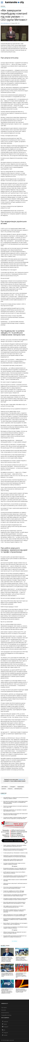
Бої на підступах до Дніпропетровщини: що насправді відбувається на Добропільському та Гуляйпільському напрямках (15, 919)
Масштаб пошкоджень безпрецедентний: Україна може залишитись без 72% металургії (15, 814)
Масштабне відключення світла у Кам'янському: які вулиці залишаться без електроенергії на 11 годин (14, 903)
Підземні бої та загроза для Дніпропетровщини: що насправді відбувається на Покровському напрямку (14, 856)
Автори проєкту (5, 1012)
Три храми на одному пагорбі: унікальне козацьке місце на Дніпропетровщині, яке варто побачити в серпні (15, 899)
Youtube (5, 1035)
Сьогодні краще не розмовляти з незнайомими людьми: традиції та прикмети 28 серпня (15, 928)
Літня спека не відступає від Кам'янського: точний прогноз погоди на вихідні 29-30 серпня (14, 888)
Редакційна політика (6, 1015)
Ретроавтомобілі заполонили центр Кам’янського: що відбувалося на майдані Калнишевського (14, 936)
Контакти (3, 1010)
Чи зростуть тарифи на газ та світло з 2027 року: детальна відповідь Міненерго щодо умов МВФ (13, 891)
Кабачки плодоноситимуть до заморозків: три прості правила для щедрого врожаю (14, 933)
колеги (4, 788)
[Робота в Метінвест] (14, 832)
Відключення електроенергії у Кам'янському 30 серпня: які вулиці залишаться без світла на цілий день (15, 850)
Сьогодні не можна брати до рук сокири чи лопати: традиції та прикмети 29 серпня (14, 864)
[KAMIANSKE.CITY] (14, 2)
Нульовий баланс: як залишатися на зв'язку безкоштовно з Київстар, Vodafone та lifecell (15, 798)
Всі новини (14, 941)
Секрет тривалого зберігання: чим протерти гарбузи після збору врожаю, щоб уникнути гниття (14, 846)
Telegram (20, 779)
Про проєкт (4, 1007)
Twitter (5, 1024)
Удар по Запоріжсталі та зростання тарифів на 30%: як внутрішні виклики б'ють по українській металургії (15, 915)
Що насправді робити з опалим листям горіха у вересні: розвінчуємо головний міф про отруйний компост (15, 876)
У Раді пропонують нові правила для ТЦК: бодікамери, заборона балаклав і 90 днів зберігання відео (15, 895)
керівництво (18, 788)
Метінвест (5, 786)
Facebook (5, 1021)
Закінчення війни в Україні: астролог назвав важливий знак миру (15, 880)
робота (10, 788)
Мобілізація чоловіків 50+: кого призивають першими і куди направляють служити (15, 810)
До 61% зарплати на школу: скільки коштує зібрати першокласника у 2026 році (14, 873)
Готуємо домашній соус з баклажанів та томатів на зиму (15, 852)
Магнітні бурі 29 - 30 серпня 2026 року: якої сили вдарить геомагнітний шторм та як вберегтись (15, 924)
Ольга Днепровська (5, 23)
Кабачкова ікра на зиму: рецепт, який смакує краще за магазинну (15, 884)
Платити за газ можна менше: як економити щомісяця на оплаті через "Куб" (15, 807)
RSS (4, 1030)
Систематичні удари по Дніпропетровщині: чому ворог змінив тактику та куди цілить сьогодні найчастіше (15, 818)
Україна (3, 6)
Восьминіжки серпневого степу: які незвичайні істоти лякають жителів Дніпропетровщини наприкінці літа (14, 869)
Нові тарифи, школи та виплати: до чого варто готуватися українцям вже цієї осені (13, 907)
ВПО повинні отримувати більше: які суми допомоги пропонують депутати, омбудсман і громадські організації (14, 910)
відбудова (21, 786)
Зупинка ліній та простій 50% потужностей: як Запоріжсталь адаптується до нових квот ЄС (13, 860)
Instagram (5, 1026)
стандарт (12, 786)
